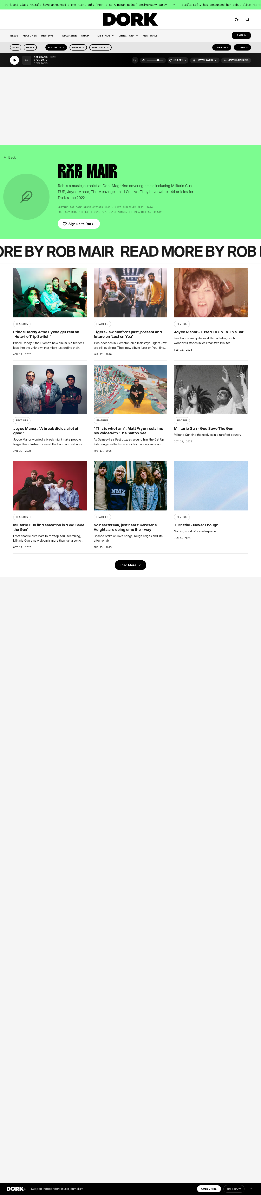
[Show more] (251, 1189)
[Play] (14, 60)
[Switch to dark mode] (236, 19)
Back (12, 157)
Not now (234, 1188)
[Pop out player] (135, 60)
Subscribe (209, 1188)
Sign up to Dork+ (81, 224)
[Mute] (143, 60)
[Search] (247, 19)
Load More (128, 565)
